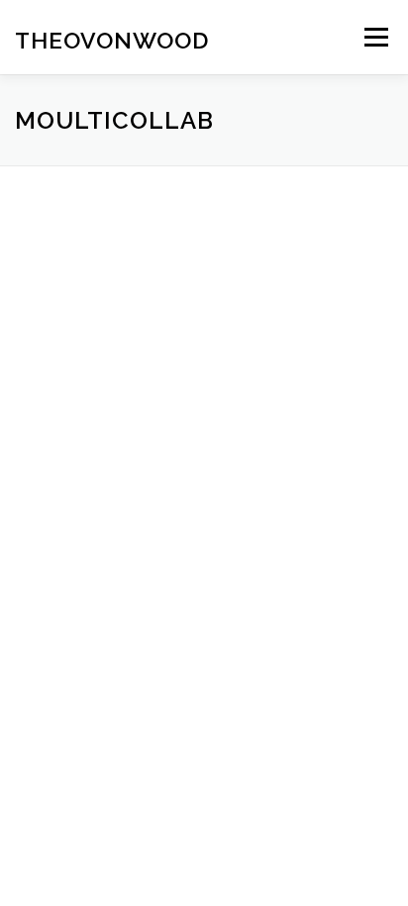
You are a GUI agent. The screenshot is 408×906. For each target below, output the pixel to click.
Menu (374, 37)
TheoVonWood (112, 39)
